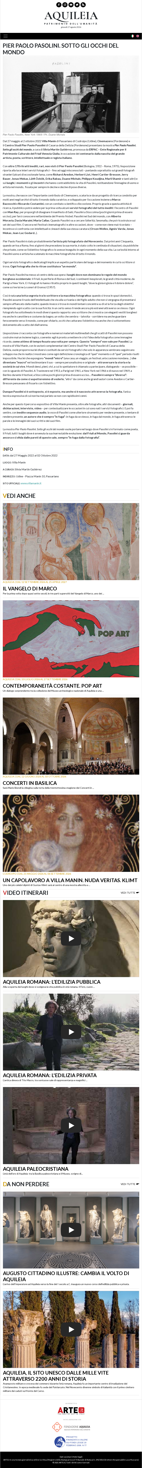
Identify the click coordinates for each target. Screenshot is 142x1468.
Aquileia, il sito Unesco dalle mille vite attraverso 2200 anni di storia (56, 1376)
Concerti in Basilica (30, 783)
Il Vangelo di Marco (30, 588)
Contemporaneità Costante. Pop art (52, 686)
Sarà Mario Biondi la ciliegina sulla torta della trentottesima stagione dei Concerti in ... (48, 787)
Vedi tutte (128, 892)
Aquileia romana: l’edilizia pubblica (51, 982)
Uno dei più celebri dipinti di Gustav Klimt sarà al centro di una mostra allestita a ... (46, 885)
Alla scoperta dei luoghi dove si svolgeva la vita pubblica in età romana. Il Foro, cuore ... (49, 986)
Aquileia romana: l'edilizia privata (50, 1075)
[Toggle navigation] (6, 36)
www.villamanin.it (31, 483)
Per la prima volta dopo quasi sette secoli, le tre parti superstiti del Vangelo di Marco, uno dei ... (53, 593)
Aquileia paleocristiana (35, 1169)
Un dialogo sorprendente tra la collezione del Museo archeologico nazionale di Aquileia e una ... (53, 690)
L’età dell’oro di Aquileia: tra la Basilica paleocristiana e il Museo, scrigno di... (43, 1173)
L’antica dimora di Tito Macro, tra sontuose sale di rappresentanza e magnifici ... (45, 1080)
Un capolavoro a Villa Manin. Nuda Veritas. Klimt (70, 880)
